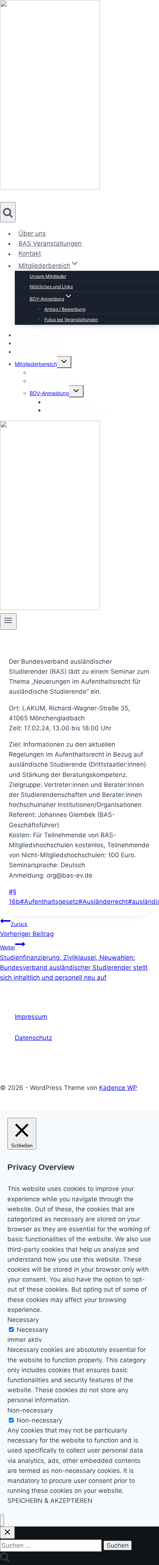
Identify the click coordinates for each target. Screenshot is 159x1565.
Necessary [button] (23, 1319)
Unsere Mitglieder (48, 276)
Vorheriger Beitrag (27, 929)
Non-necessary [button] (30, 1410)
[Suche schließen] (7, 1533)
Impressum (31, 1016)
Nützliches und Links (51, 286)
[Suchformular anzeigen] (8, 212)
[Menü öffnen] (8, 621)
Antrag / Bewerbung (64, 309)
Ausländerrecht (103, 901)
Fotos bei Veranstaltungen (71, 319)
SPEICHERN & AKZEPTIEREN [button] (49, 1500)
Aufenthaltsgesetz (49, 901)
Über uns (32, 233)
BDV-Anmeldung (49, 393)
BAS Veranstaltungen (50, 243)
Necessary (32, 1329)
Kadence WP (118, 1087)
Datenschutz (33, 1037)
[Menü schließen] (2, 1520)
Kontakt (29, 254)
